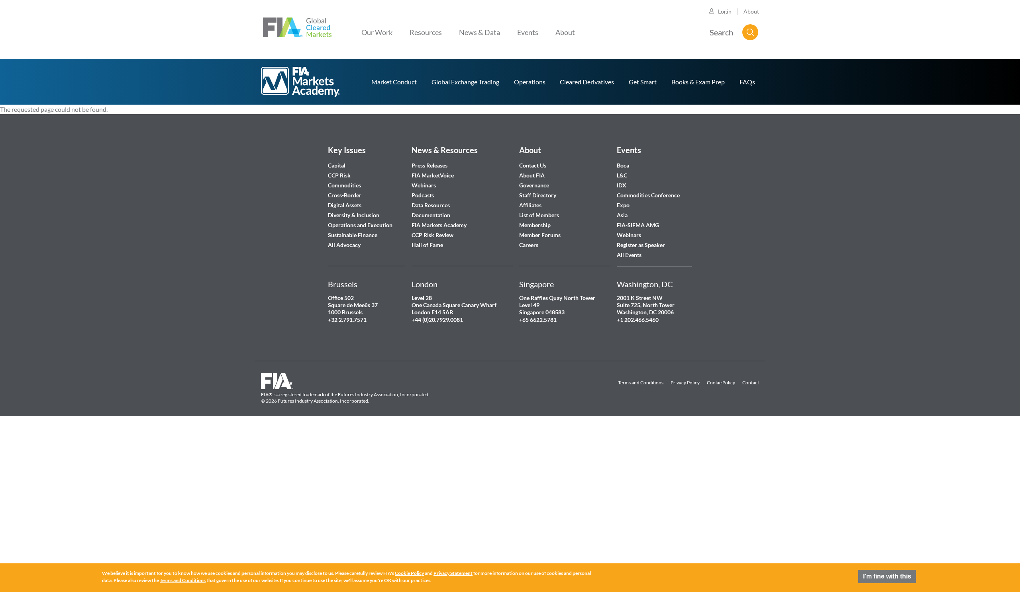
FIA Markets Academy (439, 225)
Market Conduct (394, 82)
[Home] (297, 26)
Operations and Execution (360, 225)
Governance (534, 185)
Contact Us (532, 165)
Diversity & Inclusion (353, 215)
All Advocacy (344, 244)
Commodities (344, 185)
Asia (622, 215)
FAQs (747, 82)
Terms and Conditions (640, 383)
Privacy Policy (685, 383)
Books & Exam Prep (698, 82)
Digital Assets (344, 205)
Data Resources (431, 205)
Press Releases (429, 165)
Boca (623, 165)
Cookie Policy (721, 383)
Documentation (431, 215)
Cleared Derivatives (587, 82)
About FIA (532, 175)
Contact (750, 383)
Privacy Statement (453, 573)
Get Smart (643, 82)
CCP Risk (339, 175)
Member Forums (540, 235)
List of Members (539, 215)
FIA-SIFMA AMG (638, 225)
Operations (529, 82)
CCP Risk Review (432, 235)
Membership (535, 225)
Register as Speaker (641, 244)
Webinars (424, 185)
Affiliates (530, 205)
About (751, 11)
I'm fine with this (887, 576)
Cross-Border (345, 195)
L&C (622, 175)
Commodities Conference (648, 195)
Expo (623, 205)
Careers (528, 244)
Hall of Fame (427, 244)
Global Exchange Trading (465, 82)
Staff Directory (537, 195)
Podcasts (423, 195)
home (301, 82)
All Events (629, 254)
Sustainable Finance (352, 235)
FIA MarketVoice (433, 175)
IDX (621, 185)
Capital (336, 165)
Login (725, 11)
